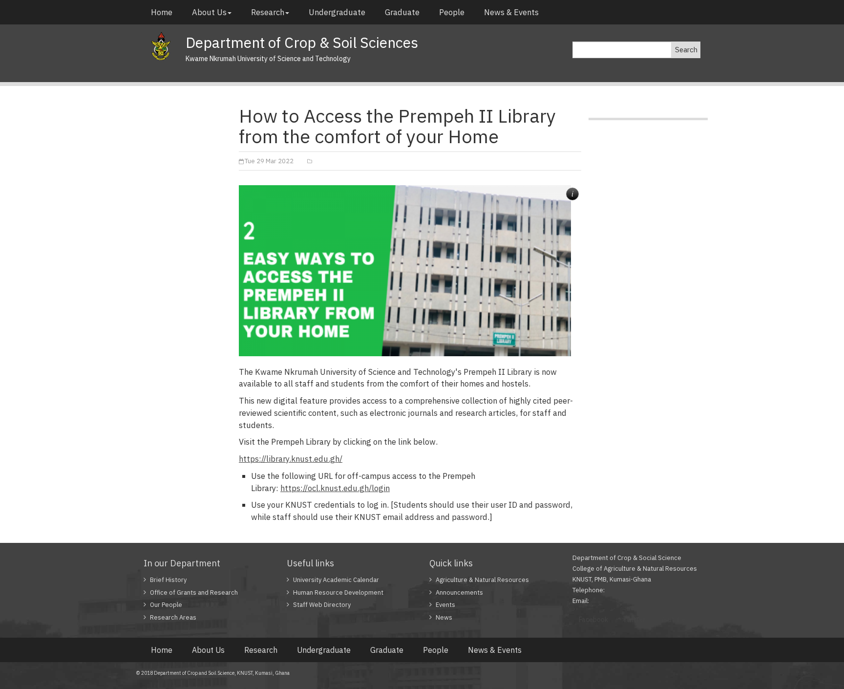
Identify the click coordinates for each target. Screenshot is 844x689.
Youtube (673, 619)
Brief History (168, 580)
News (444, 617)
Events (445, 605)
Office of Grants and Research (194, 592)
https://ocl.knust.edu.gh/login (335, 488)
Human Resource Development (338, 592)
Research (267, 12)
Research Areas (173, 617)
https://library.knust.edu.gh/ (290, 458)
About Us (209, 12)
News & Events (511, 12)
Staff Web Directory (322, 605)
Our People (166, 605)
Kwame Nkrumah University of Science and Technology (268, 58)
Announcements (459, 592)
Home (161, 12)
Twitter (634, 619)
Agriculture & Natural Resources (482, 580)
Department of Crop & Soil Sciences (302, 42)
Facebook (593, 619)
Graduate (402, 12)
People (451, 12)
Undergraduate (337, 12)
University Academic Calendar (336, 580)
